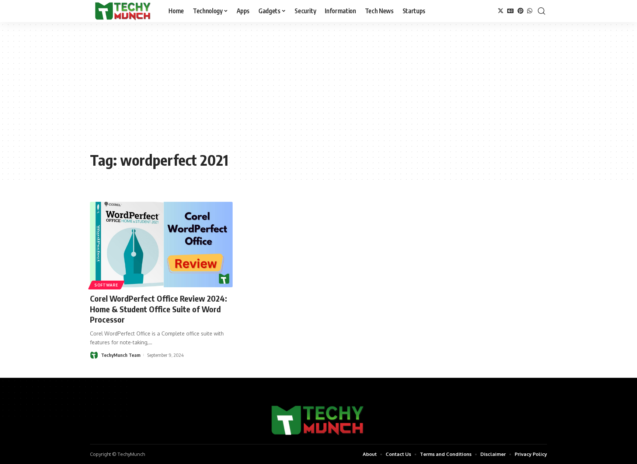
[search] (541, 11)
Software (106, 285)
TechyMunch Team (120, 355)
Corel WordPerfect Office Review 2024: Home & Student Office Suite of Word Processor (158, 308)
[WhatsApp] (529, 11)
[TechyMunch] (123, 11)
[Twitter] (500, 11)
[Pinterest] (520, 11)
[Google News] (510, 11)
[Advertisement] (318, 92)
